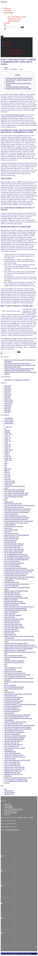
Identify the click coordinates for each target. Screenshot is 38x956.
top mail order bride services (13, 741)
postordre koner (9, 713)
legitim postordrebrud (11, 599)
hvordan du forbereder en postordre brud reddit (19, 570)
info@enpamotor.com (12, 830)
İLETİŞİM (7, 23)
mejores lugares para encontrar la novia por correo (19, 645)
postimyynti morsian (10, 695)
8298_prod (7, 469)
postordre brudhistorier (11, 708)
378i (5, 465)
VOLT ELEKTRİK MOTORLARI (17, 17)
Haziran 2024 (8, 403)
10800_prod (8, 458)
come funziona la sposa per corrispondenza (17, 509)
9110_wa (7, 474)
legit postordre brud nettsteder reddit (16, 598)
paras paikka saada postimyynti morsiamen (17, 675)
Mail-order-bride (9, 633)
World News (8, 776)
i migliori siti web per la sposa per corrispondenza (19, 577)
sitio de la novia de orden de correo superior (17, 727)
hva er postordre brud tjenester (14, 563)
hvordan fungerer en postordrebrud (15, 575)
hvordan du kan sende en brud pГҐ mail (16, 573)
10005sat (7, 430)
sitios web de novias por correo (14, 730)
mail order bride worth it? (12, 631)
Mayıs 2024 (7, 405)
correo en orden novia (11, 514)
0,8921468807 (8, 421)
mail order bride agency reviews (14, 619)
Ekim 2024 (7, 396)
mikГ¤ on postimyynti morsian (13, 655)
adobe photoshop (9, 482)
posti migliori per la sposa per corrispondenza (18, 694)
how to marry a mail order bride (14, 549)
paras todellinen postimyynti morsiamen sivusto (18, 678)
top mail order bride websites (13, 744)
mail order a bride (9, 617)
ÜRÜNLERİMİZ (8, 807)
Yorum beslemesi (9, 792)
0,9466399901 (8, 423)
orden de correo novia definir (13, 671)
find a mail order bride (11, 530)
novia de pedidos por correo (13, 668)
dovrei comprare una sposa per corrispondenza (18, 521)
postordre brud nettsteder (12, 702)
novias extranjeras (10, 669)
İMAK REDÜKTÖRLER (14, 19)
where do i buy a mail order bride (14, 767)
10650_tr (7, 453)
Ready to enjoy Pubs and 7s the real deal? (18, 88)
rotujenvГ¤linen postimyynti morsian (15, 722)
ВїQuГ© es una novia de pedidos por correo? (18, 777)
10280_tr (7, 439)
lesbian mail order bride (11, 605)
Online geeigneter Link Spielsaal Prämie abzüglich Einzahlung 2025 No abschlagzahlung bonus (19, 369)
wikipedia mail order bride (12, 772)
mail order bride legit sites (12, 620)
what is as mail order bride (12, 765)
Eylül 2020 (7, 410)
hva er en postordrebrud (11, 561)
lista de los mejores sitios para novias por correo (19, 606)
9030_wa (7, 472)
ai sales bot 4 (8, 484)
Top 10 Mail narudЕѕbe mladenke (14, 737)
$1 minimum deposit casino (16, 115)
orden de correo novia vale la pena (14, 673)
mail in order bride (9, 613)
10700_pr (7, 455)
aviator (6, 488)
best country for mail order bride (14, 491)
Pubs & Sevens (10, 81)
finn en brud (7, 531)
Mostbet (7, 659)
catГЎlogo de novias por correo (13, 507)
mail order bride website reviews (14, 627)
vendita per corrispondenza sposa (14, 757)
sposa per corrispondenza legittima (15, 736)
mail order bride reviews (11, 622)
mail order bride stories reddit (13, 626)
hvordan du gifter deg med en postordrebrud (18, 572)
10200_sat (7, 437)
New (5, 664)
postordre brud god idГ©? (12, 699)
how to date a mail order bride (13, 545)
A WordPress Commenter (22, 380)
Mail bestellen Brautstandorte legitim (15, 610)
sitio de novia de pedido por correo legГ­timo (17, 729)
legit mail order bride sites (12, 594)
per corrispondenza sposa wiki (13, 688)
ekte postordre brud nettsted (13, 526)
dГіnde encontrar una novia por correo (15, 523)
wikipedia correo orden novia (13, 771)
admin (6, 67)
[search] (20, 27)
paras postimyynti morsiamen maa (14, 676)
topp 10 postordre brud (11, 746)
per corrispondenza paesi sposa (14, 687)
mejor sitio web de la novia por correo (15, 643)
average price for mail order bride (14, 486)
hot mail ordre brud (10, 542)
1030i (6, 442)
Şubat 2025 (7, 389)
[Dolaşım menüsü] (2, 36)
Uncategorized (8, 750)
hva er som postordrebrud (12, 566)
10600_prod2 (8, 449)
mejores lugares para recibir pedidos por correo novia (20, 647)
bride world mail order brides (13, 503)
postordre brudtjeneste (11, 711)
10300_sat (7, 441)
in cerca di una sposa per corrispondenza (16, 584)
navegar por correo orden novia (14, 662)
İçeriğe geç (4, 1)
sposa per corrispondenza (12, 734)
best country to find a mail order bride (15, 495)
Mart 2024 (7, 408)
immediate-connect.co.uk (11, 582)
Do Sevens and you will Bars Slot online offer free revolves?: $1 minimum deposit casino (19, 79)
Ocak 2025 (7, 391)
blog (5, 500)
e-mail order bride (9, 524)
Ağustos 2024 (8, 400)
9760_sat (7, 477)
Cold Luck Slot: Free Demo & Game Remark (17, 363)
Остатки (6, 783)
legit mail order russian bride (13, 596)
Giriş (5, 789)
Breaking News (8, 502)
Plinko (6, 690)
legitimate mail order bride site (13, 601)
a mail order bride (9, 481)
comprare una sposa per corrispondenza (16, 512)
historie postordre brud (11, 537)
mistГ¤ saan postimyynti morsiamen (15, 657)
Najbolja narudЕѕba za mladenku (14, 661)
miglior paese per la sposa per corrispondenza (18, 648)
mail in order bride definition (12, 615)
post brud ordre (9, 692)
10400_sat (7, 444)
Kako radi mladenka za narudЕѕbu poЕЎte (17, 587)
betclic (6, 498)
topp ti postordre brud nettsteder (14, 748)
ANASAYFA (7, 8)
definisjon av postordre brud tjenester (16, 519)
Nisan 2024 (7, 407)
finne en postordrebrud (11, 533)
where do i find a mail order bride (14, 769)
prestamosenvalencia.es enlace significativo (17, 715)
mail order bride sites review (13, 624)
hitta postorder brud (10, 540)
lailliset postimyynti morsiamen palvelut (16, 591)
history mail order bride (11, 538)
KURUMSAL (7, 10)
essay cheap (8, 528)
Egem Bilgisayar (13, 954)
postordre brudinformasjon (12, 709)
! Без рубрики (8, 418)
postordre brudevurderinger (13, 706)
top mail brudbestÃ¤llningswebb (14, 739)
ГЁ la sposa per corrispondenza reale (15, 779)
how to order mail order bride (13, 552)
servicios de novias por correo (13, 723)
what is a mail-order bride (12, 764)
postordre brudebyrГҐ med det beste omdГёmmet (20, 704)
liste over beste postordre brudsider (15, 608)
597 (5, 467)
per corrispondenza (10, 685)
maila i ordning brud (10, 634)
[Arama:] (12, 27)
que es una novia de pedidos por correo (16, 716)
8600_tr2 (7, 470)
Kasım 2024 (7, 394)
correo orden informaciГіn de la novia (15, 516)
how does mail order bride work (14, 544)
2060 (5, 463)
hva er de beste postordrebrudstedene (16, 559)
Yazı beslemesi (8, 790)
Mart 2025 (7, 387)
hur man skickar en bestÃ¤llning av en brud (17, 558)
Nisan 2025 (7, 386)
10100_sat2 (8, 434)
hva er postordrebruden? (12, 565)
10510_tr (7, 448)
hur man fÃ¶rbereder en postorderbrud (16, 556)
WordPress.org (9, 794)
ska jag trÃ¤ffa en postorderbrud (14, 732)
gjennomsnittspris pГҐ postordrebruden (16, 535)
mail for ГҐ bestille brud (11, 612)
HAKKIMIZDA (8, 806)
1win (5, 462)
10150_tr (7, 435)
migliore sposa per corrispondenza (14, 650)
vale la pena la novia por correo (13, 755)
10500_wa (7, 446)
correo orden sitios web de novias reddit (16, 517)
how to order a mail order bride (13, 551)
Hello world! (7, 380)
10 (5, 428)
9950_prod (7, 479)
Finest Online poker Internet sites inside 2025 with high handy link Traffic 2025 (19, 366)
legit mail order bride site (12, 592)
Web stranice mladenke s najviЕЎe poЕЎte (17, 760)
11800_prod (8, 460)
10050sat (7, 432)
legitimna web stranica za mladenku (15, 603)
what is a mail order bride (12, 762)
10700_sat (7, 456)
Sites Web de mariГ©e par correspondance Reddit (19, 725)
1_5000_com (8, 427)
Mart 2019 (7, 412)
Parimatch (7, 680)
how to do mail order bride (12, 547)
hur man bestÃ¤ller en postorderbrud (15, 554)
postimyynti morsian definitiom (13, 697)
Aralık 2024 (7, 393)
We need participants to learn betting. (17, 87)
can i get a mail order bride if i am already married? (19, 505)
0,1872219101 (8, 420)
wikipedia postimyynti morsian (13, 774)
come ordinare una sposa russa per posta (17, 510)
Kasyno (6, 589)
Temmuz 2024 (8, 401)
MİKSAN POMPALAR (14, 21)
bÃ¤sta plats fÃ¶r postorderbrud (14, 489)
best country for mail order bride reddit (16, 493)
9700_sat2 (7, 476)
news (6, 666)
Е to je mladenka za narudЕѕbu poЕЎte (16, 781)
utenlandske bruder (10, 751)
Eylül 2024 (7, 398)
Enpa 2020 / (4, 954)
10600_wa (7, 451)
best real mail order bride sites (13, 496)
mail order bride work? (11, 629)
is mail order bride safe (11, 585)
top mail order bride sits (11, 743)
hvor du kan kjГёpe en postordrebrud (15, 568)
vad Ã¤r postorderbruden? (12, 753)
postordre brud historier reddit (13, 701)
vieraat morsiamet (9, 758)
